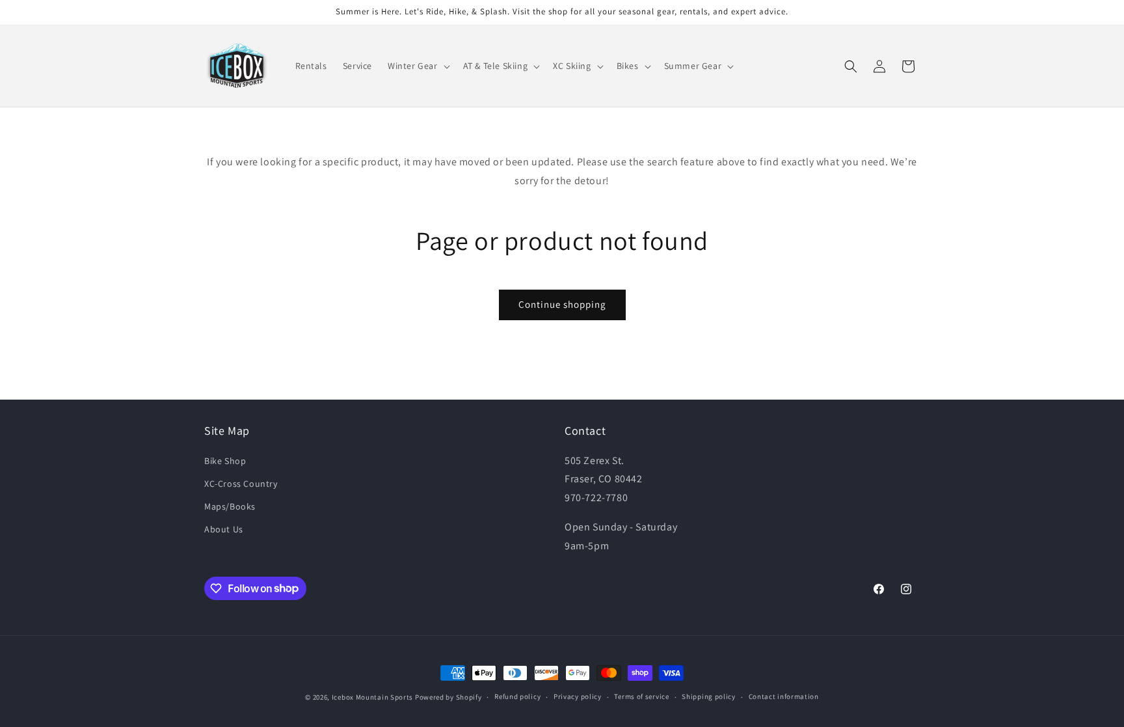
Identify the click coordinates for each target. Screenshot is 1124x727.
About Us (223, 529)
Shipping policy (709, 696)
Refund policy (517, 696)
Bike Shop (225, 461)
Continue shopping (562, 304)
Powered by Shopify (448, 697)
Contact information (784, 696)
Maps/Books (230, 506)
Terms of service (641, 696)
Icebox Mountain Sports (372, 697)
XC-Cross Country (241, 483)
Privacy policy (578, 696)
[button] (417, 65)
